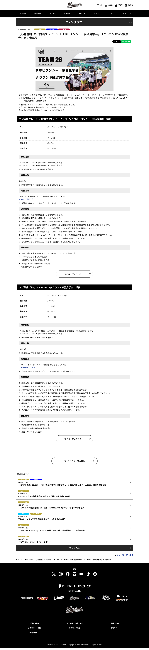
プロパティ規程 (74, 628)
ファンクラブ (126, 13)
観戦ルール (115, 623)
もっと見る (74, 547)
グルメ (111, 13)
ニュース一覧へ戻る (125, 555)
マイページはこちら (27, 199)
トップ (18, 559)
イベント (82, 13)
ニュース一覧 (28, 559)
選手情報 (37, 13)
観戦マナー (115, 628)
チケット (67, 13)
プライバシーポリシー (74, 623)
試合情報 (23, 13)
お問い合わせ (34, 623)
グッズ (96, 13)
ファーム (52, 13)
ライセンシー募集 (34, 628)
